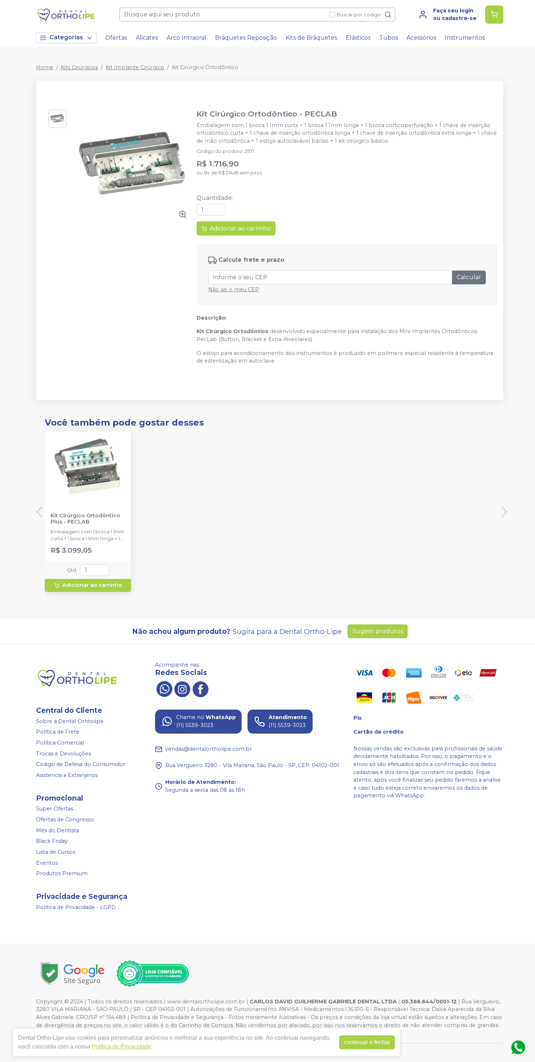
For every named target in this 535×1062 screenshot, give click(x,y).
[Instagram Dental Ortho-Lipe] (182, 688)
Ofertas (116, 37)
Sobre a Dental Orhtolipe (70, 721)
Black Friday (52, 841)
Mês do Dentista (57, 830)
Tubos (388, 37)
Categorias (66, 37)
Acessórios (421, 37)
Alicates (147, 37)
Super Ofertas (54, 809)
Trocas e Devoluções (63, 753)
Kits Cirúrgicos (79, 67)
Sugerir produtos (377, 631)
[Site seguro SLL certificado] (72, 974)
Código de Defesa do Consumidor (80, 764)
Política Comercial (60, 742)
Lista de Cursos (55, 852)
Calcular (469, 277)
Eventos (47, 863)
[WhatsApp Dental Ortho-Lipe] (164, 688)
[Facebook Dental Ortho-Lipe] (200, 688)
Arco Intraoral (186, 37)
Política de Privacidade (121, 1046)
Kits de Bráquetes (311, 37)
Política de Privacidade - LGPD (76, 907)
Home (44, 67)
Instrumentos (465, 37)
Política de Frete (57, 732)
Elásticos (358, 37)
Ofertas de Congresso (65, 819)
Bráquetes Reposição (246, 37)
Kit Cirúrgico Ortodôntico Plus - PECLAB (85, 519)
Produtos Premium (62, 873)
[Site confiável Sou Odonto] (152, 973)
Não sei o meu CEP (233, 289)
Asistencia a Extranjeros (67, 775)
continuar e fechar (367, 1042)
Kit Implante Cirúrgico (135, 67)
